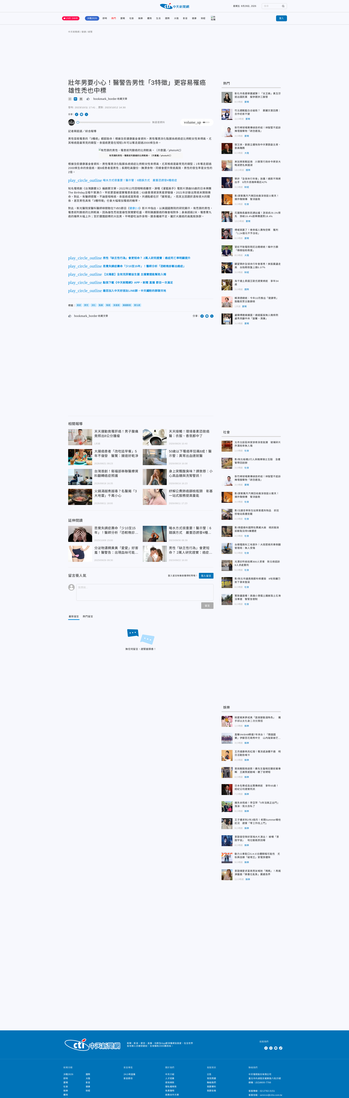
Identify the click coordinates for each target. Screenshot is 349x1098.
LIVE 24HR (72, 18)
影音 (185, 18)
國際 (167, 18)
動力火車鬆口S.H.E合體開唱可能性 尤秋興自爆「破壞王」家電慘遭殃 (227, 857)
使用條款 (169, 1082)
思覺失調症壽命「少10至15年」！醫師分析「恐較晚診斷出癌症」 (80, 534)
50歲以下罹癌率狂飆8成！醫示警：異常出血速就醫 (155, 457)
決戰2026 (92, 18)
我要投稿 (211, 1091)
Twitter (261, 1048)
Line (275, 1048)
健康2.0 (134, 208)
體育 (149, 18)
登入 (281, 18)
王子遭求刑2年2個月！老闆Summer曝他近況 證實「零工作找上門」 (227, 823)
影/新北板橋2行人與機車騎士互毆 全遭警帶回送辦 (227, 463)
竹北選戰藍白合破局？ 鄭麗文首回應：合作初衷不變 (227, 114)
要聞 (122, 18)
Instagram (271, 1048)
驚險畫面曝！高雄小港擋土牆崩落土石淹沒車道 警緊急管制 (227, 599)
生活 (158, 18)
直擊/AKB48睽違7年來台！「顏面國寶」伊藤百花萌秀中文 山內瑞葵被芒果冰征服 (227, 738)
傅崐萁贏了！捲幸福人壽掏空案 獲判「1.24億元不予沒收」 (227, 233)
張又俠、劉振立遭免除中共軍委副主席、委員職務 (227, 148)
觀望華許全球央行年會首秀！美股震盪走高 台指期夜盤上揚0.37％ (227, 267)
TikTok (280, 1048)
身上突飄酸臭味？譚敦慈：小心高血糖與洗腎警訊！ (155, 477)
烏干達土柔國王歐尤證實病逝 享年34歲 (227, 284)
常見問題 (211, 1078)
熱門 (113, 18)
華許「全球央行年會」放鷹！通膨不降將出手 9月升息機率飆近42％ (227, 182)
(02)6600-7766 (263, 1082)
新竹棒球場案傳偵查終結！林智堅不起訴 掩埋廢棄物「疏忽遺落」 (227, 131)
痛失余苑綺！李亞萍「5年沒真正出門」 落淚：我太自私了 (227, 806)
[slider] (114, 122)
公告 (209, 1074)
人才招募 (169, 1078)
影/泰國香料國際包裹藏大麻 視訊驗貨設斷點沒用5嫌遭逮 (227, 531)
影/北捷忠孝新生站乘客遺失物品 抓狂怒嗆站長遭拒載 (227, 514)
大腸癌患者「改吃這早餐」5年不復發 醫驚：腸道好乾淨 (80, 457)
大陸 (176, 18)
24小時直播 (130, 1074)
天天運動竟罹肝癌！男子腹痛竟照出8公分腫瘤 (80, 437)
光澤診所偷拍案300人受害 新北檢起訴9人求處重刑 (227, 565)
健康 (194, 18)
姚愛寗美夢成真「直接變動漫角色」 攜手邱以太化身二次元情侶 (227, 721)
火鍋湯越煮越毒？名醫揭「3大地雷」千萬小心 (80, 497)
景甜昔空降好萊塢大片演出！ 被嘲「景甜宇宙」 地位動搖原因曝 (227, 840)
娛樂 (140, 18)
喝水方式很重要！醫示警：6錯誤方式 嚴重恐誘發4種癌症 (155, 534)
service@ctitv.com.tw (271, 1095)
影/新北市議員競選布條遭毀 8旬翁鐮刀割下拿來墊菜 (227, 582)
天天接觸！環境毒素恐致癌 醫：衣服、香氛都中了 (155, 437)
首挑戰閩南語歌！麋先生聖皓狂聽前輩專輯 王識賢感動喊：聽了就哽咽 (227, 772)
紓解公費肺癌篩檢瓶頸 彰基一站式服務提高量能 (155, 497)
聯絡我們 (211, 1082)
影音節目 (128, 1078)
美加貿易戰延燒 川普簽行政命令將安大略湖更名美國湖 (227, 165)
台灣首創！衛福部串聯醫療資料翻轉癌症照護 (80, 477)
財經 (203, 18)
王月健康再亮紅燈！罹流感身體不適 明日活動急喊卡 (227, 755)
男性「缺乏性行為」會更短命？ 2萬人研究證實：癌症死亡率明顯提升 (155, 554)
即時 (105, 18)
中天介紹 (169, 1074)
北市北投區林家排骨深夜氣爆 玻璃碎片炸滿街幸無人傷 (227, 446)
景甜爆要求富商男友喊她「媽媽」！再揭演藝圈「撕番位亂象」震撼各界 (227, 874)
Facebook (266, 1048)
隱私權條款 (171, 1086)
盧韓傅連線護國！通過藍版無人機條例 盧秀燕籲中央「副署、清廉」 (227, 319)
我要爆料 (211, 1086)
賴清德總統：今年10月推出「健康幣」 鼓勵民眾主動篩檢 (227, 301)
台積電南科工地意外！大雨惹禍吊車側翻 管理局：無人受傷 (227, 548)
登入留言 (206, 575)
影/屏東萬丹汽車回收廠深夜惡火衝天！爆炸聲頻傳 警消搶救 (227, 199)
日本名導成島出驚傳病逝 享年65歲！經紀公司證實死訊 (227, 789)
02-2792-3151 (267, 1091)
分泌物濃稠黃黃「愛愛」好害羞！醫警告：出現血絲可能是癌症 (80, 554)
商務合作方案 (172, 1095)
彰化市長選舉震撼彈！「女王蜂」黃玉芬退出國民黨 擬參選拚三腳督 (227, 97)
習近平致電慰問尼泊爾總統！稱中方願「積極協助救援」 (227, 250)
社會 (131, 18)
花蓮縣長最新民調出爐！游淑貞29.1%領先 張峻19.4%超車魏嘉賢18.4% (227, 216)
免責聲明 (169, 1091)
